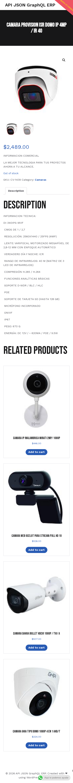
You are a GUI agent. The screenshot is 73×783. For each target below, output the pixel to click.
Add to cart (36, 452)
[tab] (16, 190)
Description (16, 190)
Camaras (40, 179)
